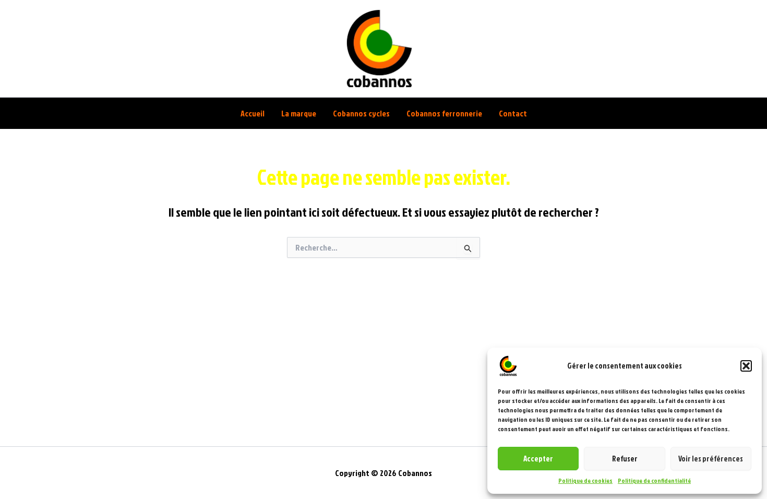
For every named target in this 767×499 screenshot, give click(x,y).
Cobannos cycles (361, 113)
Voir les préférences (710, 458)
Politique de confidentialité (654, 480)
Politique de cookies (585, 480)
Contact (513, 113)
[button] (746, 366)
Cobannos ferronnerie (444, 113)
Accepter (538, 458)
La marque (298, 113)
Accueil (253, 113)
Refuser (625, 458)
